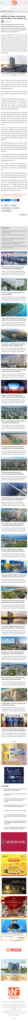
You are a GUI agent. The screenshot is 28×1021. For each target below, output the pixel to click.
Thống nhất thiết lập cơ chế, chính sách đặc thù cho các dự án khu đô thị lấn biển (14, 319)
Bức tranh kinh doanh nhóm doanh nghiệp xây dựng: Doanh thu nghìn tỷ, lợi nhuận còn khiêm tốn (15, 816)
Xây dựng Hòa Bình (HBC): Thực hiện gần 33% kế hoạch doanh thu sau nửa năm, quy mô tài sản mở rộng (14, 576)
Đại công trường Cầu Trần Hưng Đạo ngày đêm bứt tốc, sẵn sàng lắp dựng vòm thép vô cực (13, 447)
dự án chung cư (16, 208)
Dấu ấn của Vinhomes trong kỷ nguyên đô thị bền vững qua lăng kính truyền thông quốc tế (13, 601)
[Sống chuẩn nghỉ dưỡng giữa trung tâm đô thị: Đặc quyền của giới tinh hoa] (14, 335)
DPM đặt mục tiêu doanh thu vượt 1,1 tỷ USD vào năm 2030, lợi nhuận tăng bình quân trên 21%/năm (15, 800)
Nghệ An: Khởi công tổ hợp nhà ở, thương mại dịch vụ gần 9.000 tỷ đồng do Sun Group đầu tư (13, 396)
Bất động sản (11, 11)
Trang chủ (3, 11)
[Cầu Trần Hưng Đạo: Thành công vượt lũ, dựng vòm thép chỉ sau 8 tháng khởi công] (14, 489)
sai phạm (14, 205)
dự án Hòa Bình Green (6, 210)
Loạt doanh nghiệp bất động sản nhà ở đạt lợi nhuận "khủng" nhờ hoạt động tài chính (14, 627)
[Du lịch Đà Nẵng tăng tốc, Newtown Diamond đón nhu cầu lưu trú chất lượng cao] (14, 540)
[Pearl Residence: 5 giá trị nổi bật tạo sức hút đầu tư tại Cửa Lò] (14, 694)
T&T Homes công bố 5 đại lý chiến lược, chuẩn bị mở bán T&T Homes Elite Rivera (14, 730)
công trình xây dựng (6, 208)
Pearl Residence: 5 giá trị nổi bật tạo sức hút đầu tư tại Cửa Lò (14, 704)
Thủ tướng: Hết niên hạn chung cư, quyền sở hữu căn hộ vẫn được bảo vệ (14, 370)
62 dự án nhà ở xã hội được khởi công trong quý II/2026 (13, 293)
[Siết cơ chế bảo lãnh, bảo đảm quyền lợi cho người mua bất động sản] (14, 412)
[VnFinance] (14, 3)
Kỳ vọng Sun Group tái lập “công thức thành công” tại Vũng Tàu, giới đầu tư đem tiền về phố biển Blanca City (13, 653)
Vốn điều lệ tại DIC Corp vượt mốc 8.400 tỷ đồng (15, 810)
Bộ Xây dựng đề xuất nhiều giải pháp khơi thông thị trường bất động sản (13, 267)
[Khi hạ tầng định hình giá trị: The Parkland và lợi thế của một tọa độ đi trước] (14, 463)
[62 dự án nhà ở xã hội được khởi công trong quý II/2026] (14, 283)
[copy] (18, 200)
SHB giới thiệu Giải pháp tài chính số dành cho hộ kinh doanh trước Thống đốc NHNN (15, 789)
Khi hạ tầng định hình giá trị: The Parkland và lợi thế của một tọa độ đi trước (13, 473)
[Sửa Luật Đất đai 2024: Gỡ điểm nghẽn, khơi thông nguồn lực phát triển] (14, 668)
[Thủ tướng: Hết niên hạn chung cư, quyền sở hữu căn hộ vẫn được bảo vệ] (14, 360)
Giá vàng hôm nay (13, 8)
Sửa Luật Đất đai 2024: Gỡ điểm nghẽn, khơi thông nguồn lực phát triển (13, 678)
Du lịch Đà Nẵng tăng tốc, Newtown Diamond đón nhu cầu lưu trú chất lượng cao (14, 550)
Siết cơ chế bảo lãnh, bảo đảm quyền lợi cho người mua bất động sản (14, 421)
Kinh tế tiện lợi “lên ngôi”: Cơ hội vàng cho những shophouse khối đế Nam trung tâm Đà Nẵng (13, 524)
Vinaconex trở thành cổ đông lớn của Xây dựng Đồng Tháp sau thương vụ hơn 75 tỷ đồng (15, 828)
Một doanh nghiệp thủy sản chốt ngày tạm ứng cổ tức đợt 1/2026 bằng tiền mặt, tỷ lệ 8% (15, 806)
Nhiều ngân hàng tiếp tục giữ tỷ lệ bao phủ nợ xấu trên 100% (15, 794)
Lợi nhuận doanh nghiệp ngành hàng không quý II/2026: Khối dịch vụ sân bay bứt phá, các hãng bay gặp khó (15, 822)
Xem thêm (13, 741)
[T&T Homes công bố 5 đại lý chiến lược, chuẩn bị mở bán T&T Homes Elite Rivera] (14, 720)
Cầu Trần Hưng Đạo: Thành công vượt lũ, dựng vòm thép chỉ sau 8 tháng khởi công (14, 499)
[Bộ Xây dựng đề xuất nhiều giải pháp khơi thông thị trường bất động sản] (14, 258)
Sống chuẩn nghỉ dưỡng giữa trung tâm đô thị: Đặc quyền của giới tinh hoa (13, 344)
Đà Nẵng (6, 205)
